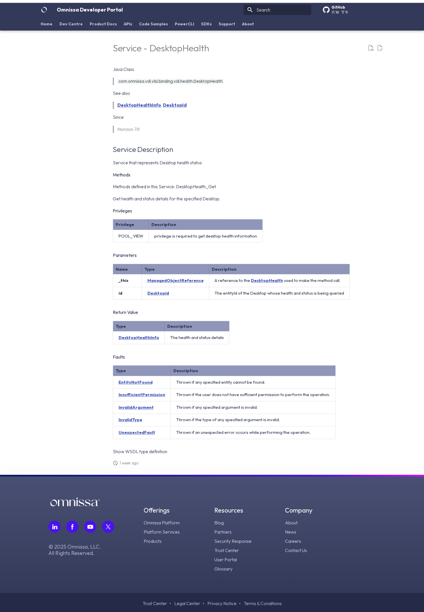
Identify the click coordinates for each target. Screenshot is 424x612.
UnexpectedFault (137, 432)
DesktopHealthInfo (139, 105)
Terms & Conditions (263, 603)
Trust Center (226, 550)
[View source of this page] (370, 48)
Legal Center (187, 603)
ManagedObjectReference (175, 280)
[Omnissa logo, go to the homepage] (75, 504)
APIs (128, 24)
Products (153, 541)
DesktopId (175, 105)
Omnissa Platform (162, 523)
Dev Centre (71, 24)
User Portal (225, 559)
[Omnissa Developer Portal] (44, 10)
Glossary (223, 569)
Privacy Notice (222, 603)
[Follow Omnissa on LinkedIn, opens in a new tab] (54, 527)
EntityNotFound (136, 382)
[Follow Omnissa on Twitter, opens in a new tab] (108, 527)
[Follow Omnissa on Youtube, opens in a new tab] (90, 527)
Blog (219, 523)
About (248, 24)
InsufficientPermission (142, 394)
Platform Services (162, 532)
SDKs (206, 24)
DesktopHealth (267, 280)
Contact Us (296, 550)
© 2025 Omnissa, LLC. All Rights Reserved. (74, 550)
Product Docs (103, 24)
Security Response (233, 541)
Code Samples (153, 24)
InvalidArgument (136, 407)
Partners (223, 532)
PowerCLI (184, 24)
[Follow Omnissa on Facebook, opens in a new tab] (72, 527)
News (290, 532)
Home (46, 24)
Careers (293, 541)
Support (227, 24)
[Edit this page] (379, 48)
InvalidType (130, 419)
